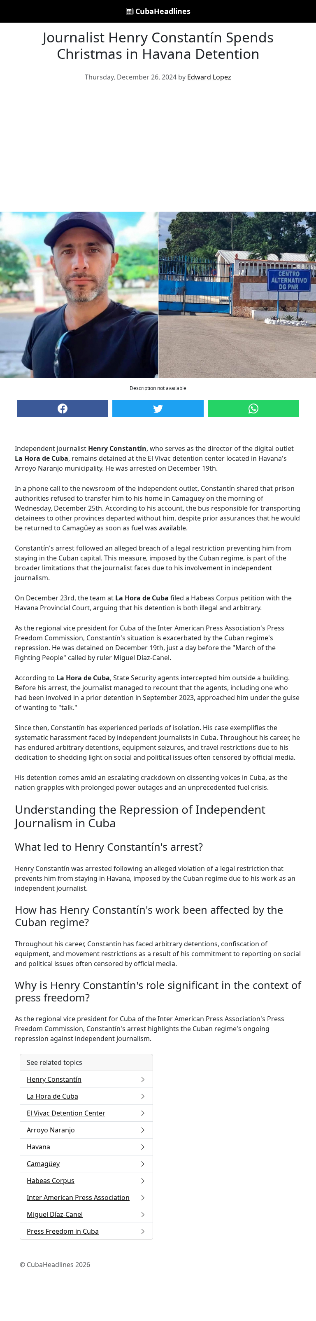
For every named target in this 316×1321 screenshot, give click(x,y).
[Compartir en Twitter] (158, 408)
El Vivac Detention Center (66, 1113)
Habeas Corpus (50, 1180)
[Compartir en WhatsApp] (253, 408)
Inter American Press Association (78, 1197)
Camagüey (43, 1163)
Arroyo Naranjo (51, 1129)
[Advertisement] (158, 150)
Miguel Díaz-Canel (55, 1214)
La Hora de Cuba (52, 1096)
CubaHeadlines (162, 11)
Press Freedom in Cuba (63, 1231)
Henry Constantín (54, 1079)
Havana (38, 1146)
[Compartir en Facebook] (62, 408)
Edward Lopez (209, 77)
